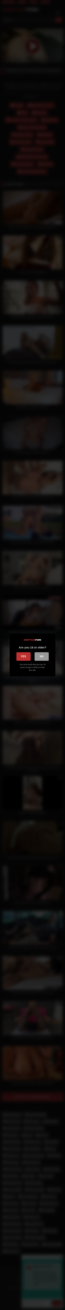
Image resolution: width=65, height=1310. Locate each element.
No (42, 656)
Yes (23, 656)
